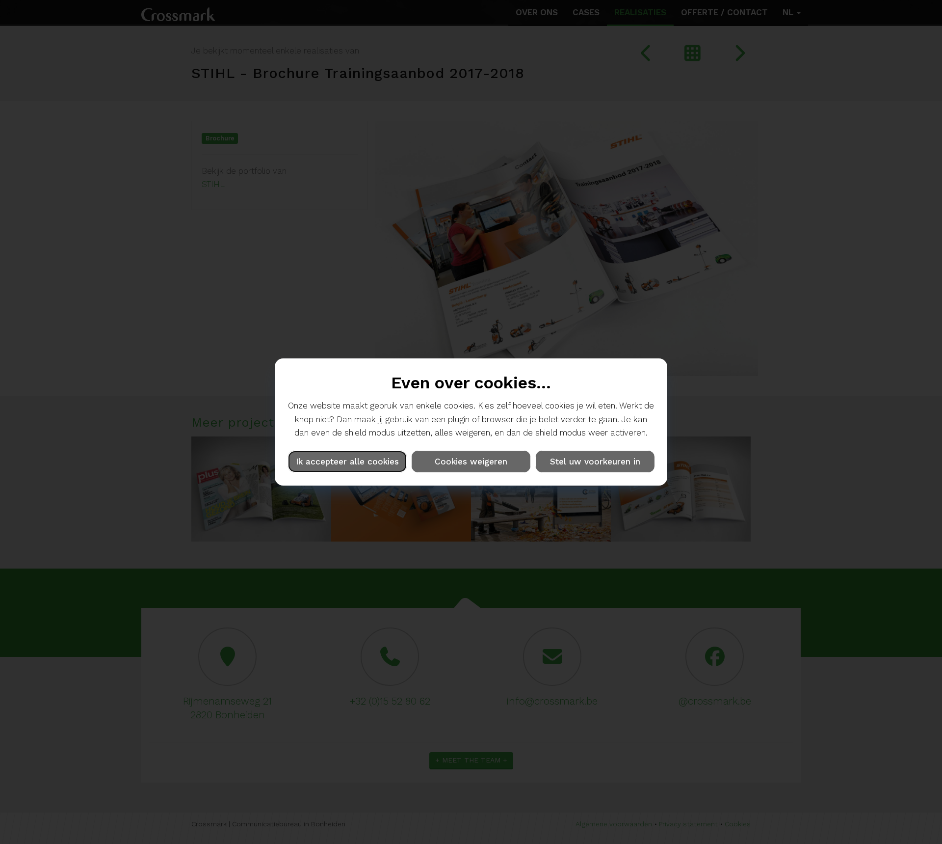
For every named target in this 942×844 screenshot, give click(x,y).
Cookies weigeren (471, 461)
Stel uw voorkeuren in (595, 461)
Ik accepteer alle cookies (347, 461)
